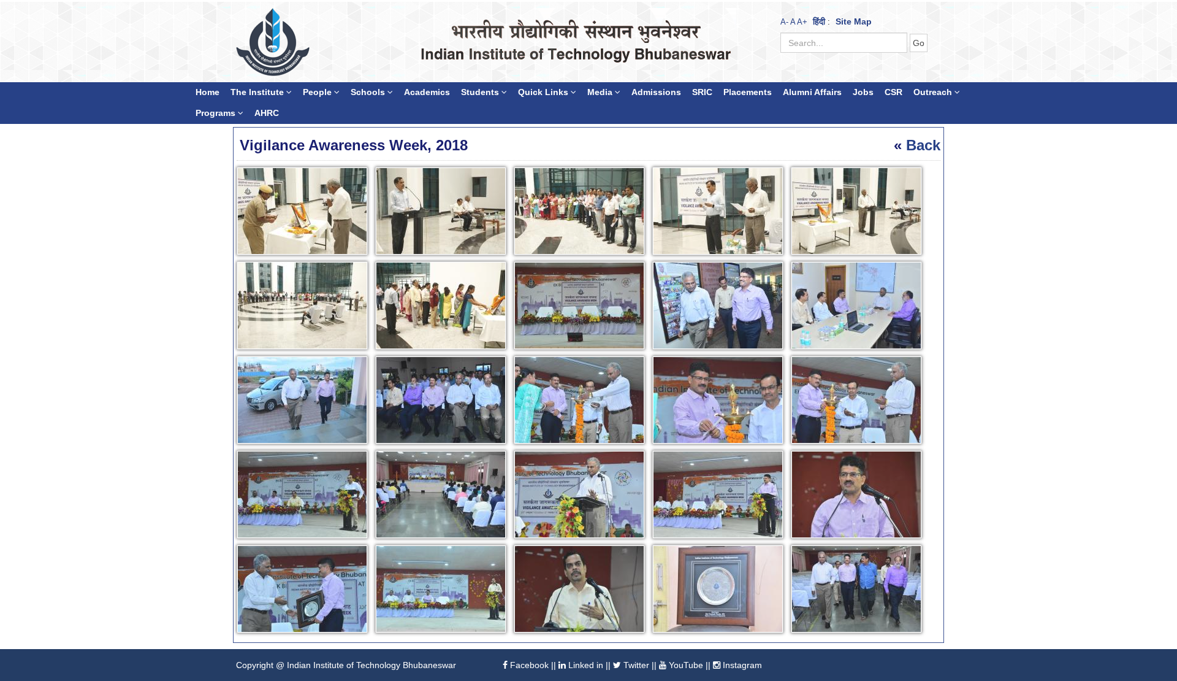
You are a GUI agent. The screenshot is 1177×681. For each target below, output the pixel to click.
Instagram (741, 665)
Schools (369, 92)
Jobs (863, 92)
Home (207, 92)
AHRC (266, 113)
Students (481, 92)
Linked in (584, 665)
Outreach (933, 92)
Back (923, 145)
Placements (747, 92)
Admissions (656, 92)
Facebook (528, 665)
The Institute (258, 92)
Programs (217, 113)
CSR (893, 92)
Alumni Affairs (812, 92)
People (318, 92)
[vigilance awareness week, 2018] (305, 213)
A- (784, 21)
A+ (802, 21)
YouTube (684, 665)
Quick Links (544, 92)
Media (601, 92)
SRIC (702, 92)
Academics (427, 92)
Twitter (635, 665)
